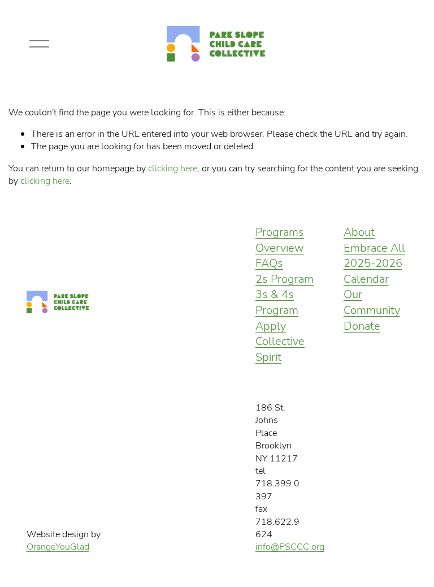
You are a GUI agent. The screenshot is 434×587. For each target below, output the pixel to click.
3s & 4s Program (276, 301)
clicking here (172, 168)
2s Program (284, 278)
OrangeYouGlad (58, 546)
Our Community (372, 301)
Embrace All (374, 247)
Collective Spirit (280, 348)
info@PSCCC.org (289, 546)
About (359, 231)
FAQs (269, 262)
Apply (270, 325)
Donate (362, 325)
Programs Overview (279, 239)
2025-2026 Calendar (373, 270)
